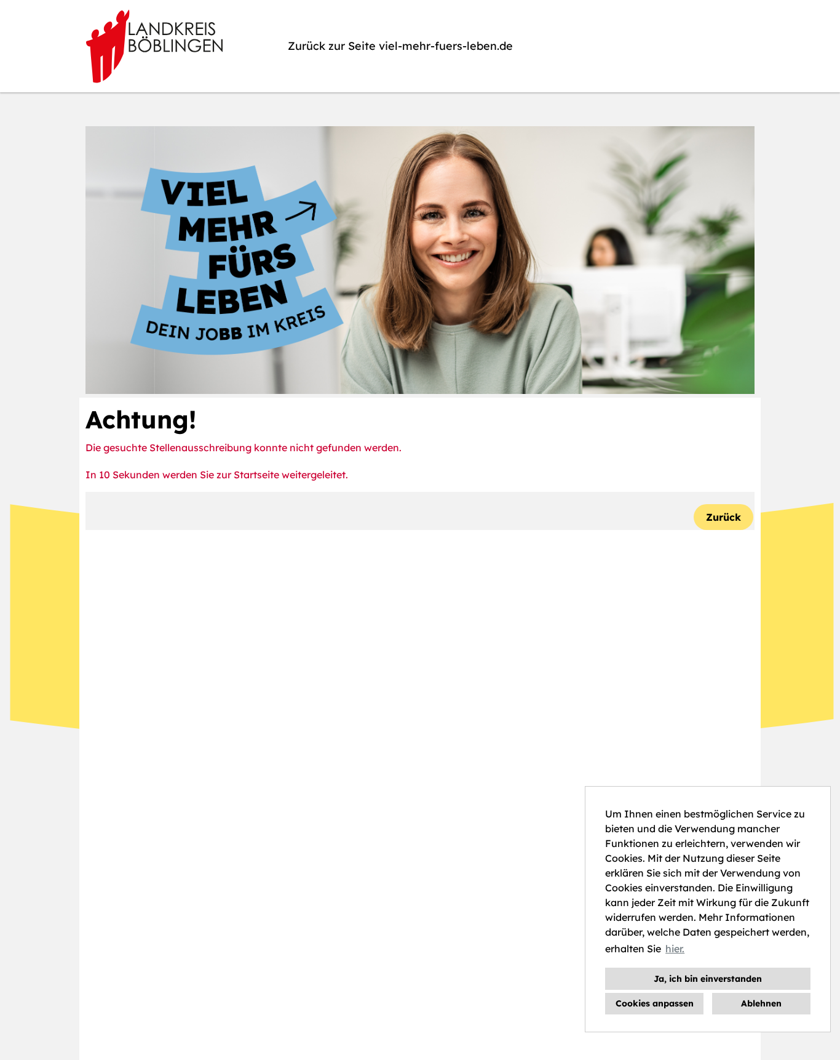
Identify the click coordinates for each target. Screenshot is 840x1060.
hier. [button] (674, 948)
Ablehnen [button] (761, 1003)
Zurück (723, 517)
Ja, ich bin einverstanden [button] (708, 978)
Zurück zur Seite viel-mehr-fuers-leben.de (400, 46)
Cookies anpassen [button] (655, 1003)
